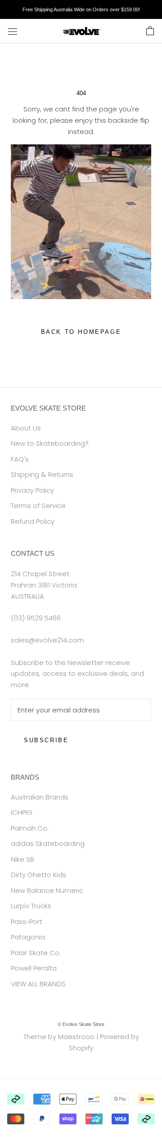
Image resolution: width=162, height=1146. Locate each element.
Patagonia (28, 937)
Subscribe (46, 740)
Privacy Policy (32, 490)
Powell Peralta (34, 968)
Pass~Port (26, 921)
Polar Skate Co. (36, 952)
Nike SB (22, 859)
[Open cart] (150, 31)
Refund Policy (32, 521)
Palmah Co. (30, 828)
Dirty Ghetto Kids (38, 874)
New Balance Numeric (47, 890)
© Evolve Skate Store (81, 1024)
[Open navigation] (12, 31)
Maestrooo (76, 1036)
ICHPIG (21, 812)
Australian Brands (39, 797)
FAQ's (20, 459)
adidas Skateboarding (48, 843)
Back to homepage (81, 331)
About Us (26, 428)
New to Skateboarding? (50, 443)
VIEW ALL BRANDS (38, 984)
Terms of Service (38, 505)
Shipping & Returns (42, 474)
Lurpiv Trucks (31, 905)
